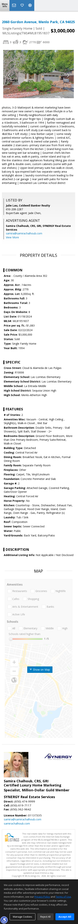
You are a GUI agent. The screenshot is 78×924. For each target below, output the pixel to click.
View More (12, 237)
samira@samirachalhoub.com (24, 233)
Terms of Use (63, 896)
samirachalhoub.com (17, 823)
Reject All (45, 916)
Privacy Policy (42, 896)
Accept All (64, 916)
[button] (4, 919)
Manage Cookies (22, 916)
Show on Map (41, 669)
